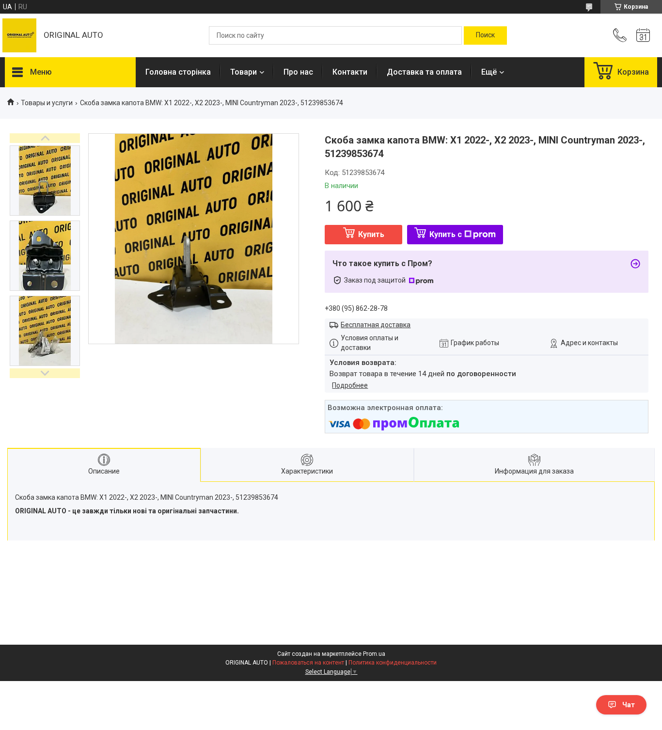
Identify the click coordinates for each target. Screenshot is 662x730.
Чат (628, 705)
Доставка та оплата (424, 72)
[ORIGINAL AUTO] (19, 35)
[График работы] (643, 35)
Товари (243, 72)
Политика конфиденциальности (392, 662)
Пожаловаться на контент (308, 662)
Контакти (349, 72)
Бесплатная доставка (375, 325)
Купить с (445, 234)
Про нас (298, 72)
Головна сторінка (178, 72)
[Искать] (485, 35)
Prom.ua (374, 654)
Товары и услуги (47, 103)
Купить (371, 234)
